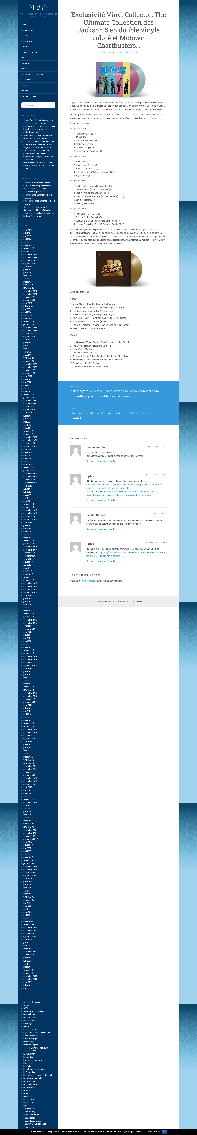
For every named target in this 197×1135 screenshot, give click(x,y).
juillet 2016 (28, 598)
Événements (26, 41)
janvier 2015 (28, 653)
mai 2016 (27, 605)
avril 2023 (27, 352)
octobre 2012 (29, 735)
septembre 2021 (30, 410)
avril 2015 (27, 644)
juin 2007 (27, 848)
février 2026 (28, 248)
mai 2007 (27, 851)
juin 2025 (27, 273)
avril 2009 (27, 808)
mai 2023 (27, 349)
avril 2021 (27, 425)
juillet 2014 (28, 672)
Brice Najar (28, 1023)
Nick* (25, 1093)
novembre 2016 (30, 586)
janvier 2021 (28, 434)
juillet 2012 (28, 745)
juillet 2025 (28, 270)
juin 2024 (27, 309)
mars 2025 (28, 282)
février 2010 (28, 799)
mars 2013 (28, 720)
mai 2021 (27, 422)
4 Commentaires (132, 52)
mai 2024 (27, 312)
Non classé (28, 1097)
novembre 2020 (30, 440)
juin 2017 (27, 565)
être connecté (88, 581)
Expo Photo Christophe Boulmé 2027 (38, 1033)
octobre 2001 (29, 955)
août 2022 (27, 376)
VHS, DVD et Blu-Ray (29, 52)
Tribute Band (28, 1127)
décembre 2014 (30, 656)
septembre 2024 (30, 300)
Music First (27, 1090)
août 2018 (27, 522)
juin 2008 (27, 812)
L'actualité (27, 1063)
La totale (27, 1066)
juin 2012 (27, 748)
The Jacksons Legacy (32, 1121)
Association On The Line (33, 1011)
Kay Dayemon (29, 1054)
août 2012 (27, 742)
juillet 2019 (28, 489)
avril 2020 (27, 461)
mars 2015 (28, 647)
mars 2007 (28, 857)
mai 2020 (27, 458)
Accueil (24, 25)
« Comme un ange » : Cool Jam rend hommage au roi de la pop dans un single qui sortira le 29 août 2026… (38, 144)
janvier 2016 (28, 617)
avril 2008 (27, 818)
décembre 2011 (30, 766)
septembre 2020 (30, 446)
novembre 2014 (30, 659)
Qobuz (26, 1106)
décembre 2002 (30, 927)
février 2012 (28, 760)
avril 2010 (27, 796)
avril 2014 (27, 681)
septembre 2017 (30, 556)
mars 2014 (28, 684)
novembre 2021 (30, 404)
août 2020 (27, 449)
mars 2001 (28, 967)
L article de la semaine (32, 1060)
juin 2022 (27, 382)
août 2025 (27, 267)
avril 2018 (27, 535)
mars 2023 (28, 355)
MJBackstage (29, 1087)
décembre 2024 (30, 291)
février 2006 (28, 897)
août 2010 (27, 787)
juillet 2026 (28, 233)
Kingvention (28, 1057)
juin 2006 (27, 885)
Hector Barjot (29, 1042)
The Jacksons (29, 1118)
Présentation (27, 30)
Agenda (24, 36)
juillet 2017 (28, 562)
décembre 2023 (30, 327)
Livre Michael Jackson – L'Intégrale (38, 1075)
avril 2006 (27, 891)
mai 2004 (27, 915)
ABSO (26, 1008)
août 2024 (27, 303)
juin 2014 (27, 675)
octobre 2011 (29, 772)
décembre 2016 (30, 583)
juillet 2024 (28, 306)
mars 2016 (28, 611)
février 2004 (28, 924)
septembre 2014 (30, 665)
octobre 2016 (29, 589)
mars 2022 (28, 391)
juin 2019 (27, 492)
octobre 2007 (29, 836)
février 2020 (28, 467)
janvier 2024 (28, 324)
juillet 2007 (28, 845)
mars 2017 (28, 574)
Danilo (26, 1026)
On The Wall (28, 1103)
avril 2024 (27, 315)
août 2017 (27, 559)
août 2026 (27, 230)
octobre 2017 (29, 553)
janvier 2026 (28, 251)
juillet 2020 (28, 452)
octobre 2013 (29, 699)
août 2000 (27, 982)
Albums (24, 47)
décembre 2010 (30, 778)
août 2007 (27, 842)
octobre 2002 (29, 933)
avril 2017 (27, 571)
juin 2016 (27, 601)
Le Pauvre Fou (29, 1072)
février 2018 (28, 541)
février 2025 (28, 285)
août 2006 (27, 879)
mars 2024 (28, 318)
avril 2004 (27, 918)
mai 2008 (27, 815)
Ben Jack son (29, 1014)
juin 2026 (27, 236)
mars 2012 (28, 757)
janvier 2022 (28, 397)
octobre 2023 (29, 333)
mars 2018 (28, 538)
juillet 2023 (28, 343)
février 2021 (28, 431)
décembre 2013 (30, 693)
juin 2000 (27, 988)
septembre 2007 (30, 839)
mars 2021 (28, 428)
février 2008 (28, 824)
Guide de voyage (30, 1039)
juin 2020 (27, 455)
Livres (24, 69)
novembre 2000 (30, 979)
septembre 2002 (30, 936)
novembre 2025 (30, 257)
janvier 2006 (28, 900)
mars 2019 (28, 501)
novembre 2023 (30, 331)
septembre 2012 (30, 738)
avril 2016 (27, 608)
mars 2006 (28, 894)
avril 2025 (27, 279)
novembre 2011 (30, 769)
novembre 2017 (30, 550)
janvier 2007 (28, 863)
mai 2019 (27, 495)
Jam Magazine (29, 1051)
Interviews (26, 80)
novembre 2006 (30, 869)
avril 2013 (27, 717)
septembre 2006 (30, 876)
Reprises (25, 85)
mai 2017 (27, 568)
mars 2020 (28, 465)
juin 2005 (27, 903)
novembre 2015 (30, 623)
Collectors (26, 63)
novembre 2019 (30, 477)
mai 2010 (27, 793)
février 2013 (28, 723)
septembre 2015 (30, 629)
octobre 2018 (29, 516)
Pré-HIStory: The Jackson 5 (32, 74)
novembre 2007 (30, 833)
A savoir (26, 1005)
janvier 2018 (28, 544)
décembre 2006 (30, 866)
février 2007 (28, 860)
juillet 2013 (28, 708)
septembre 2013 (30, 702)
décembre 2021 (30, 401)
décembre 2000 (30, 976)
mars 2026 (28, 245)
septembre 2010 (30, 784)
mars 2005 (28, 912)
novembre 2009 (30, 802)
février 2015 (28, 650)
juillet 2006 (28, 882)
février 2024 (28, 321)
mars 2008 (28, 821)
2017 (163, 236)
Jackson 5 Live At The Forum (35, 1048)
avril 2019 (27, 498)
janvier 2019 (28, 507)
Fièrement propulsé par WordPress (106, 602)
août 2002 (27, 940)
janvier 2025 (28, 288)
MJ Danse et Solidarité (32, 1078)
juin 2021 (27, 419)
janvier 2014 (28, 690)
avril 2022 (27, 388)
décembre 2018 (30, 510)
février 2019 (28, 504)
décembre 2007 (30, 830)
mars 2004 (28, 921)
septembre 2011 (30, 775)
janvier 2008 (28, 827)
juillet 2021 (28, 416)
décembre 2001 (30, 952)
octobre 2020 (29, 443)
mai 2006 (27, 888)
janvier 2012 (28, 763)
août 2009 (27, 806)
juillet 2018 (28, 525)
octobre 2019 (29, 480)
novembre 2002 (30, 930)
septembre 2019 (30, 483)
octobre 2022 (29, 370)
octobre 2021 (29, 407)
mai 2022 (27, 385)
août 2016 (27, 595)
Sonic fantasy (29, 1112)
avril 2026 (27, 242)
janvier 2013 (28, 726)
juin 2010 (27, 790)
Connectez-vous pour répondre (101, 461)
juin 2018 (27, 528)
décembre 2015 (30, 620)
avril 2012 (27, 754)
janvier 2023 (28, 361)
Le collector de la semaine (34, 1069)
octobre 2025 (29, 260)
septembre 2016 (30, 592)
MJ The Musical (30, 1084)
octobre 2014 (29, 662)
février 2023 (28, 358)
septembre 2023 (30, 337)
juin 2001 (27, 961)
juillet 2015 (28, 635)
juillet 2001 (28, 958)
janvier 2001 (28, 973)
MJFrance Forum (28, 96)
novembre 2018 (30, 513)
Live (23, 58)
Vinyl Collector (77, 102)
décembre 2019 (30, 474)
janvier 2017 (28, 580)
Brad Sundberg (29, 1020)
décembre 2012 (30, 729)
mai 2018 (27, 531)
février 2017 (28, 577)
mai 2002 (27, 946)
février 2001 (28, 970)
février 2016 (28, 614)
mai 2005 (27, 906)
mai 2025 (27, 276)
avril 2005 (27, 909)
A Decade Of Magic (31, 1002)
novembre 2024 (30, 294)
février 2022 (28, 394)
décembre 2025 (30, 254)
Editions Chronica (30, 1029)
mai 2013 (27, 714)
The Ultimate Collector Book (35, 1124)
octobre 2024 (29, 297)
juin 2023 (27, 346)
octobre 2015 (29, 626)
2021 (128, 114)
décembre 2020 (30, 437)
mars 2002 (28, 949)
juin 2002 (27, 942)
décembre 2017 (30, 547)
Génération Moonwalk (32, 1036)
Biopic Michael (29, 1017)
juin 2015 (27, 638)
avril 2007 (27, 854)
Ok (164, 1132)
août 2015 (27, 632)
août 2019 (27, 486)
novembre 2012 (30, 732)
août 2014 (27, 668)
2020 (161, 114)
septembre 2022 (30, 373)
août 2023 (27, 340)
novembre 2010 (30, 781)
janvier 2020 (28, 471)
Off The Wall (28, 1099)
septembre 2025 (30, 263)
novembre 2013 (30, 696)
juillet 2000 (28, 985)
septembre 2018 (30, 519)
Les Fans (24, 91)
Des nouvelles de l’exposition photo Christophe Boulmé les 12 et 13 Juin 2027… (38, 166)
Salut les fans (29, 1109)
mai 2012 (27, 751)
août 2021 (27, 413)
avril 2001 (27, 964)
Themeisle (139, 602)
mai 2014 (27, 678)
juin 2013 (27, 711)
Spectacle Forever (31, 1115)
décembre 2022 (30, 364)
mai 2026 (27, 239)
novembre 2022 (30, 367)
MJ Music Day (29, 1081)
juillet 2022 (28, 379)
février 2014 (28, 687)
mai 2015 (27, 641)
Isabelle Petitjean (30, 1045)
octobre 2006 (29, 872)
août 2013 (27, 705)
